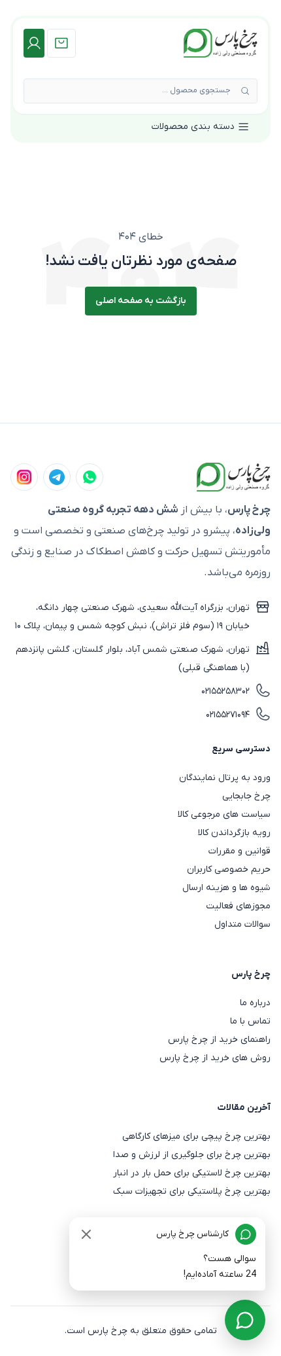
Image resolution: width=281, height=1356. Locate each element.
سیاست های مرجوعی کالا (224, 814)
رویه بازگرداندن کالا (234, 833)
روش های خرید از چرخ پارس (215, 1058)
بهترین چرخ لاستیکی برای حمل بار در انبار (192, 1173)
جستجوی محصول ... (196, 90)
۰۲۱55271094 (228, 715)
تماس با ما (250, 1021)
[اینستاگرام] (24, 477)
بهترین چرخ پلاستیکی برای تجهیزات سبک (192, 1191)
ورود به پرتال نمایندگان (225, 778)
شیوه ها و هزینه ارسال (226, 888)
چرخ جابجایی (246, 796)
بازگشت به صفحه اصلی (140, 300)
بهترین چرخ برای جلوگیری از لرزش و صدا (192, 1155)
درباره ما (255, 1003)
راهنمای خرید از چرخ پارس (219, 1039)
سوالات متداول (242, 924)
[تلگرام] (57, 477)
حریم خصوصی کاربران (229, 869)
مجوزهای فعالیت (238, 906)
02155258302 (225, 691)
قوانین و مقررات (239, 851)
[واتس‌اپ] (89, 477)
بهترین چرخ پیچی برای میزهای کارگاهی (196, 1136)
